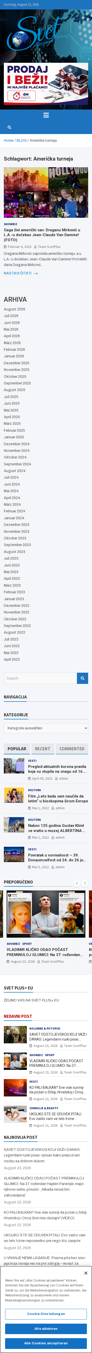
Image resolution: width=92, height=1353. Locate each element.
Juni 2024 (12, 484)
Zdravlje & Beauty (43, 1108)
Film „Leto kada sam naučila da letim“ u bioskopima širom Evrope (58, 799)
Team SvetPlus (49, 246)
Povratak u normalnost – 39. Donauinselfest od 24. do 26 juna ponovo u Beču (58, 860)
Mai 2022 (11, 653)
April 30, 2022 (42, 778)
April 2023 (12, 579)
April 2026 (12, 336)
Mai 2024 (11, 491)
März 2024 (12, 504)
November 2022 (16, 612)
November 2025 (16, 370)
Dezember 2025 (16, 363)
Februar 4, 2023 (19, 246)
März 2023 (12, 585)
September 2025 (17, 383)
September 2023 (17, 545)
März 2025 (12, 424)
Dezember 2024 (17, 444)
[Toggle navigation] (46, 115)
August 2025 (14, 390)
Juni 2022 (12, 646)
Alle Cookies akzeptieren (46, 1343)
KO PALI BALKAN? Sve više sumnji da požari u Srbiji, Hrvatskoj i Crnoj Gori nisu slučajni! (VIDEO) (44, 954)
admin (63, 778)
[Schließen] (85, 1273)
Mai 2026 (11, 329)
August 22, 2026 (23, 961)
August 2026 (14, 309)
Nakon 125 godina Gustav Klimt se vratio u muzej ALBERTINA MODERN (56, 830)
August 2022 (14, 632)
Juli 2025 (11, 397)
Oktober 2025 (15, 377)
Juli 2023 (11, 558)
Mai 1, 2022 (40, 808)
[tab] (17, 748)
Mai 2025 (11, 410)
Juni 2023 (12, 565)
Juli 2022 (11, 639)
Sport (50, 1055)
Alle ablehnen (45, 1329)
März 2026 (12, 343)
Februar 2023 (14, 592)
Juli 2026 (11, 316)
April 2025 (12, 417)
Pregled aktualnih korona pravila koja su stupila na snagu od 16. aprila (57, 771)
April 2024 (12, 498)
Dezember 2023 (16, 525)
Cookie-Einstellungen (46, 1314)
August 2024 (15, 471)
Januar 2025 (14, 437)
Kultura (34, 790)
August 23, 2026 (45, 1045)
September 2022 (17, 626)
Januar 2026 (14, 356)
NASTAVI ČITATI (18, 273)
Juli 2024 (11, 477)
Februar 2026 (14, 350)
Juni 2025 (12, 403)
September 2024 (17, 464)
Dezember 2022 (16, 606)
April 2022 (12, 659)
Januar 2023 (14, 599)
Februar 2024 (14, 511)
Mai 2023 (11, 572)
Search (82, 678)
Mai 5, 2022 (40, 867)
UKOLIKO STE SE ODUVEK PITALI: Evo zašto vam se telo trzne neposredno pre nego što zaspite (56, 1118)
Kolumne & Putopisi (44, 1028)
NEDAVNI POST (18, 1016)
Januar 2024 (14, 518)
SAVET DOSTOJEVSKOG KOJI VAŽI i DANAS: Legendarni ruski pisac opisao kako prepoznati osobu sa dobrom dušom (42, 1155)
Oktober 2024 (15, 457)
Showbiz (10, 224)
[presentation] (76, 883)
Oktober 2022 (15, 619)
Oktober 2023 (15, 538)
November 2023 (16, 532)
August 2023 (14, 552)
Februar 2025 (14, 430)
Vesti (32, 761)
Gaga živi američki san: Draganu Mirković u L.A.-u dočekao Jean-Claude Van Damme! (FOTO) (42, 235)
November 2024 (17, 451)
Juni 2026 (12, 323)
